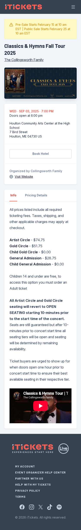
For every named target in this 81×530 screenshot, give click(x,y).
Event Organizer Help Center (40, 472)
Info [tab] (13, 195)
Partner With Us (29, 478)
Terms (20, 496)
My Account (25, 466)
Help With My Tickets (33, 484)
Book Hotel (40, 153)
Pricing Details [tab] (36, 195)
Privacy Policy (27, 490)
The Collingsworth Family (24, 60)
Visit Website (24, 176)
